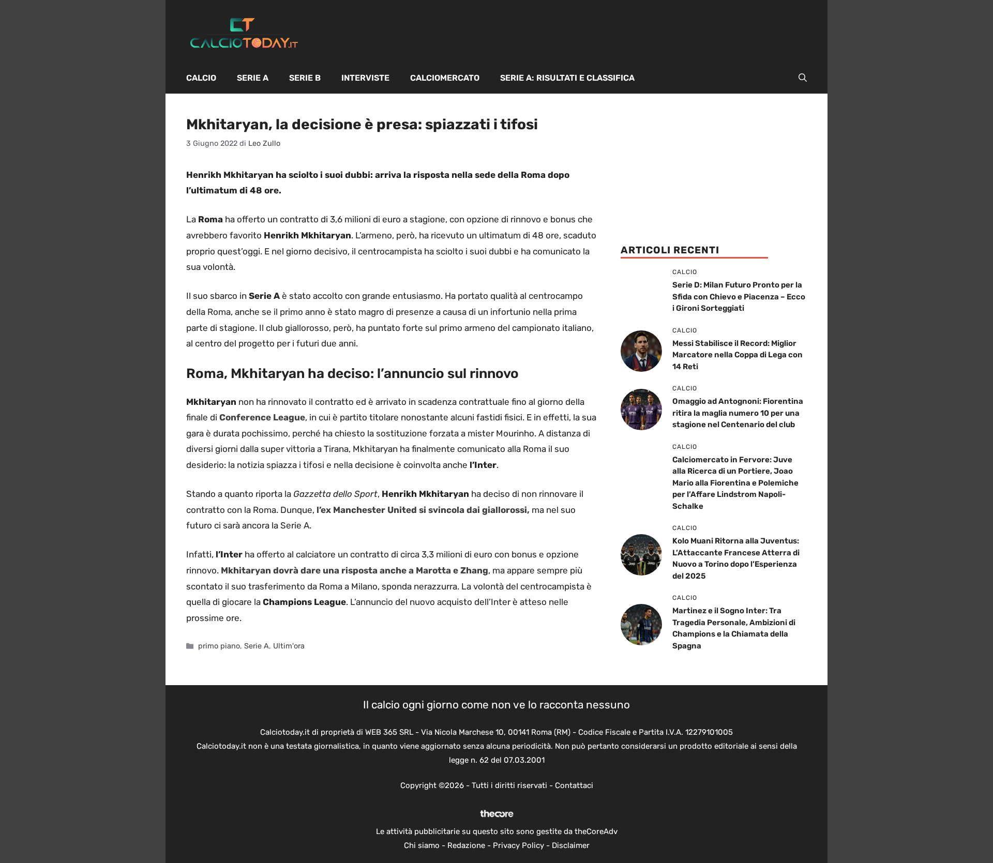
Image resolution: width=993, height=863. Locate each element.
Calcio (201, 78)
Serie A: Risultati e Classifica (567, 78)
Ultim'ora (289, 645)
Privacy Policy (518, 845)
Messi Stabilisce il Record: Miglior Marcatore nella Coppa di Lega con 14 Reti (737, 355)
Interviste (365, 78)
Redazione (466, 845)
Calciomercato (444, 78)
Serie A (252, 78)
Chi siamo (422, 845)
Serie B (305, 78)
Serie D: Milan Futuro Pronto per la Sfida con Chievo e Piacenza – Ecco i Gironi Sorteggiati (738, 296)
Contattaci (574, 785)
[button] (802, 78)
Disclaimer (571, 845)
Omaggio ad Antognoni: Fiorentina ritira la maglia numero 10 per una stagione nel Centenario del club (737, 413)
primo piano (219, 645)
